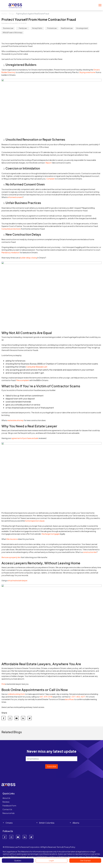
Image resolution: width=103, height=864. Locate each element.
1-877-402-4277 (78, 697)
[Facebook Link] (5, 837)
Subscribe (51, 766)
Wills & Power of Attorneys (12, 32)
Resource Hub (9, 813)
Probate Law (52, 28)
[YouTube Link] (18, 837)
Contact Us (7, 809)
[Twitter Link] (31, 837)
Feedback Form (9, 805)
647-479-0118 (46, 697)
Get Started (85, 860)
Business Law (8, 28)
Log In (51, 860)
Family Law (23, 28)
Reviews (6, 802)
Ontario (9, 822)
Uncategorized (82, 28)
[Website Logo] (15, 5)
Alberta (75, 822)
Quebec (17, 860)
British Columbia (46, 822)
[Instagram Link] (11, 837)
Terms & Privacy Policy (66, 847)
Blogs (11, 13)
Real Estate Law (66, 28)
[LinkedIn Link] (25, 837)
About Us (6, 798)
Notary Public (37, 28)
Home (4, 13)
